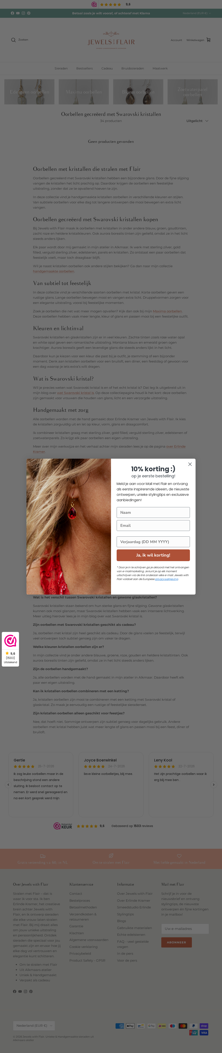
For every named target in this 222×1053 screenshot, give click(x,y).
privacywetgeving (166, 579)
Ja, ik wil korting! (153, 555)
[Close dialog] (190, 464)
